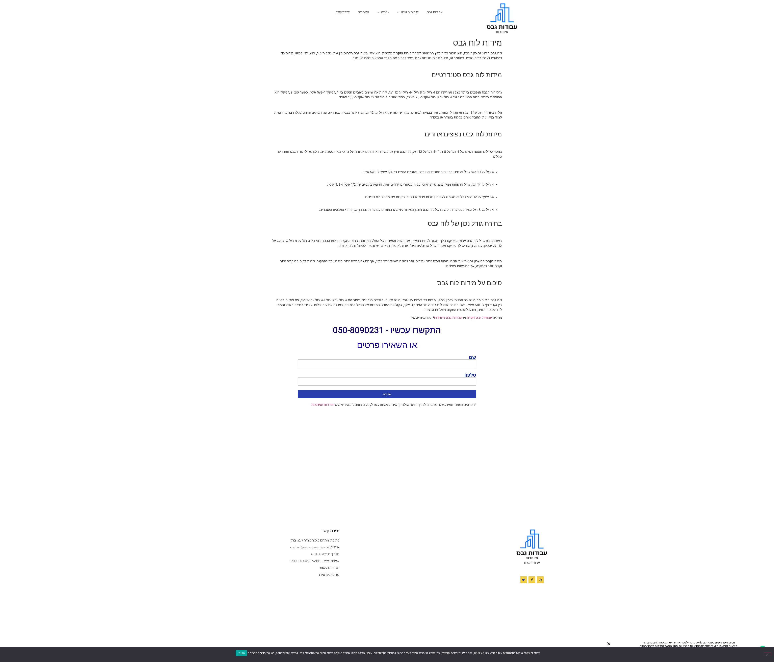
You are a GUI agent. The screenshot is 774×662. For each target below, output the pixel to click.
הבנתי (241, 653)
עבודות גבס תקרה (479, 318)
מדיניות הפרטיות (257, 653)
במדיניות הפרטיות (690, 646)
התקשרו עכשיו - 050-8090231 (387, 330)
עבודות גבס (434, 12)
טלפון (470, 374)
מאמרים (363, 12)
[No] (767, 654)
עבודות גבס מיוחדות (448, 318)
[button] (609, 644)
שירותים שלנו (410, 12)
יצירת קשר (343, 12)
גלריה (385, 12)
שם (472, 357)
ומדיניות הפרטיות (322, 404)
